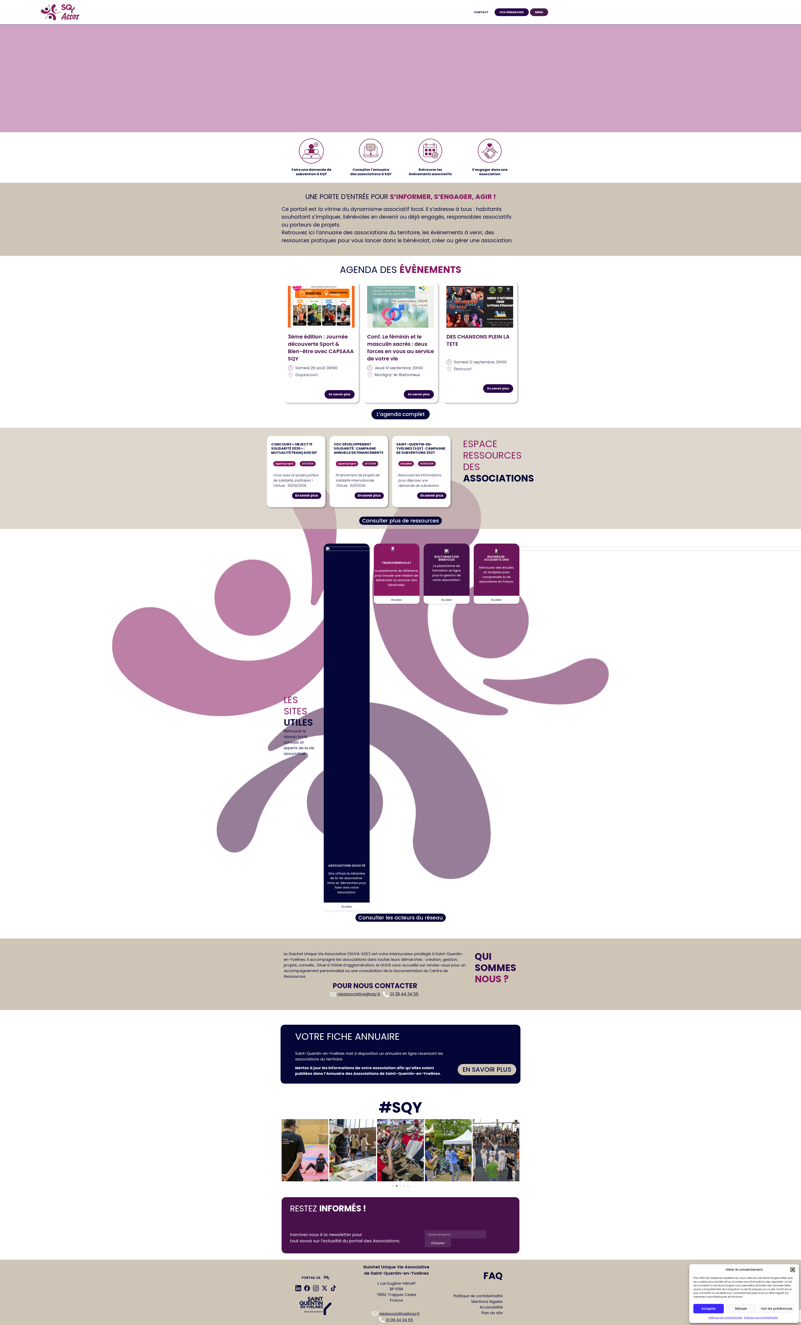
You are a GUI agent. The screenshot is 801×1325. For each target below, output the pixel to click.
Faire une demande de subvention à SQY (311, 171)
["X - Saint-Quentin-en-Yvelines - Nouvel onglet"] (324, 1288)
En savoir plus (339, 394)
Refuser (741, 1308)
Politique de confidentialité (725, 1317)
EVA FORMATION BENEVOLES (446, 558)
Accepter (709, 1308)
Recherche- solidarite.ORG (496, 558)
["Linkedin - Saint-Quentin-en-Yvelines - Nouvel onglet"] (298, 1288)
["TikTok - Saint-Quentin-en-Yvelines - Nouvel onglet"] (333, 1288)
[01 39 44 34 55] (401, 994)
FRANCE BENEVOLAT (396, 563)
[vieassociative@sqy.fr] (356, 994)
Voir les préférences (776, 1308)
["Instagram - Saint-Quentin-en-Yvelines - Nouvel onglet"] (315, 1288)
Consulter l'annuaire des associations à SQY (371, 171)
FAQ (493, 1275)
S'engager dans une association (490, 171)
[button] (793, 1270)
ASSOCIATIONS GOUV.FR (346, 865)
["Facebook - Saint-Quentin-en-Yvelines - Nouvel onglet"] (307, 1288)
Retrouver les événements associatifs (430, 171)
